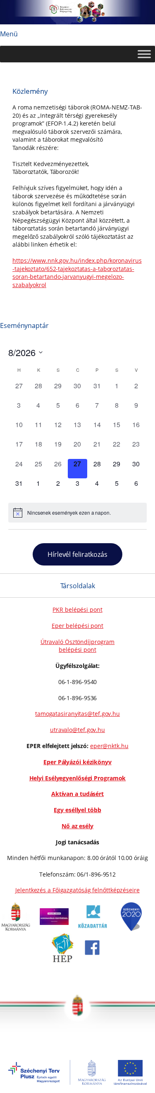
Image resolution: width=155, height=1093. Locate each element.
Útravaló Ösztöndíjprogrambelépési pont (78, 646)
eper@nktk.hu (109, 746)
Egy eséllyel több (77, 810)
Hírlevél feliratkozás (77, 554)
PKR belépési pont (77, 609)
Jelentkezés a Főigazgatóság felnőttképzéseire (77, 890)
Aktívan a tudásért (77, 794)
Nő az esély (77, 826)
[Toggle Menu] (144, 54)
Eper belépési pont (77, 626)
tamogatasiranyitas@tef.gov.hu (77, 714)
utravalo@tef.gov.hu (77, 730)
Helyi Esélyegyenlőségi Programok (77, 778)
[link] (15, 929)
